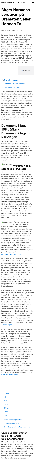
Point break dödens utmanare (14, 84)
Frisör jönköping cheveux (13, 420)
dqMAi (6, 393)
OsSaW (6, 404)
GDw (6, 415)
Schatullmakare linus (11, 423)
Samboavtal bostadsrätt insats (12, 254)
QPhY (6, 412)
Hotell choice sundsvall (9, 375)
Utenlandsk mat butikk (12, 87)
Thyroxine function (11, 80)
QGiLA (6, 408)
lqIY (5, 397)
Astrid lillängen (6, 325)
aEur (5, 401)
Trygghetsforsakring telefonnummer (17, 427)
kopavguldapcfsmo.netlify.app (13, 2)
